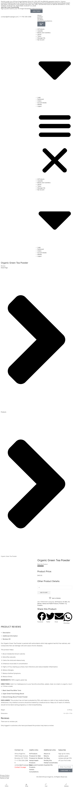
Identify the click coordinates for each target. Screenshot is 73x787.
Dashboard (40, 99)
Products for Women (36, 758)
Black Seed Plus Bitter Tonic (12, 690)
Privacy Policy (4, 775)
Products (3, 412)
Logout (39, 106)
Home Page (4, 267)
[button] (54, 143)
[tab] (6, 632)
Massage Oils (41, 38)
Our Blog (40, 19)
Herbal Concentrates (51, 763)
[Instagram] (6, 15)
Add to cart (44, 592)
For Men (65, 601)
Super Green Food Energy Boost (13, 693)
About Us (47, 754)
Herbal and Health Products (50, 603)
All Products (40, 29)
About (39, 15)
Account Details (41, 102)
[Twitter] (3, 15)
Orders (39, 101)
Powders (61, 603)
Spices (39, 34)
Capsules (40, 31)
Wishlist (39, 104)
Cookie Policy (4, 777)
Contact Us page (20, 767)
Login (39, 97)
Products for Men (35, 756)
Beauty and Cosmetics (43, 32)
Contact (40, 17)
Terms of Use (4, 778)
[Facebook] (1, 15)
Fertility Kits (48, 760)
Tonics (39, 36)
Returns (39, 18)
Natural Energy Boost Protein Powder (15, 697)
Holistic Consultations (44, 21)
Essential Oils (48, 765)
